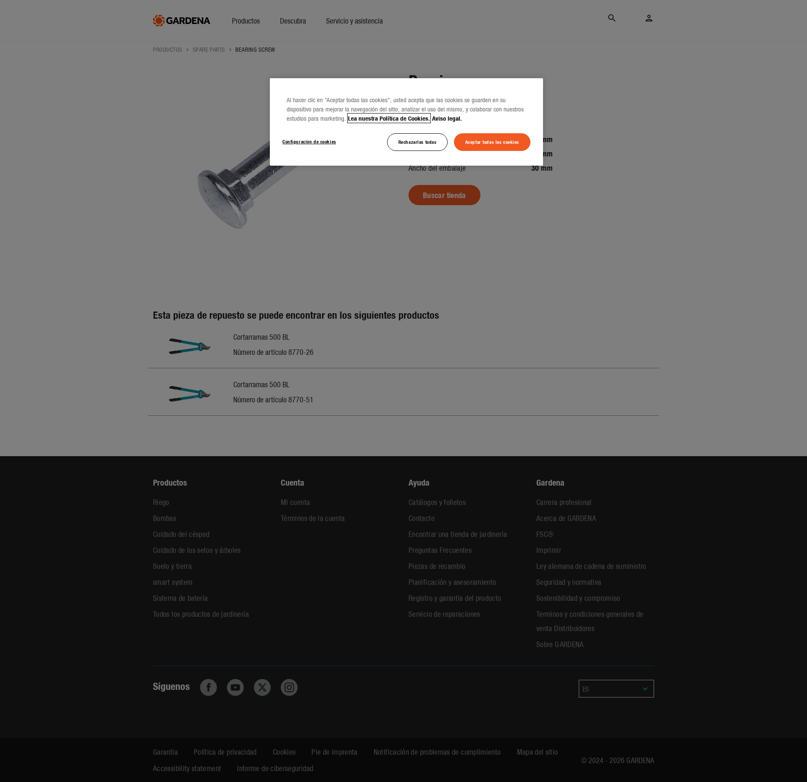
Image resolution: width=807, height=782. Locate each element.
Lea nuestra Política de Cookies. (389, 118)
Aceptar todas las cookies (492, 141)
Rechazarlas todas (417, 141)
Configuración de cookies (309, 141)
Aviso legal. (447, 118)
